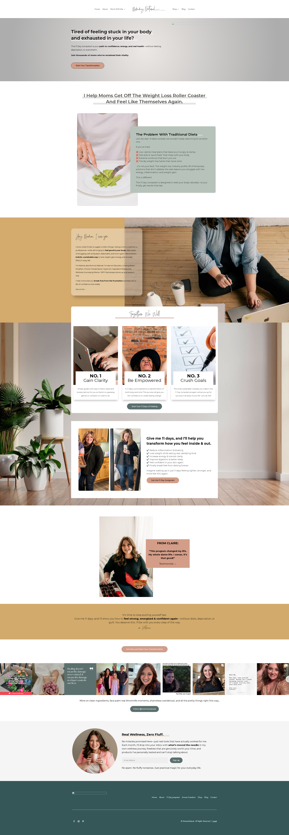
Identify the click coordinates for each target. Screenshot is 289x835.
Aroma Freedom (189, 797)
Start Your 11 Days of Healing (144, 406)
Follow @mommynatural (144, 709)
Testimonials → (167, 563)
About (105, 9)
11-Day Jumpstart (173, 797)
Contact (191, 9)
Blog (183, 9)
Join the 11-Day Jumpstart (163, 480)
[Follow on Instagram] (78, 821)
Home (97, 9)
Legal (215, 821)
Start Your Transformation (88, 66)
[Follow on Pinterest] (83, 821)
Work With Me (116, 9)
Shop (174, 9)
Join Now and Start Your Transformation (144, 649)
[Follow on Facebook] (74, 821)
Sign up (176, 760)
